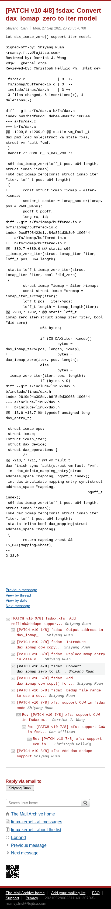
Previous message (21, 590)
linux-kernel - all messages (36, 822)
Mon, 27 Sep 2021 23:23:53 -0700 (59, 28)
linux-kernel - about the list (36, 829)
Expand (18, 837)
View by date (16, 600)
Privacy (32, 898)
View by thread (18, 595)
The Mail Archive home (33, 814)
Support (12, 898)
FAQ (96, 893)
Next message (18, 606)
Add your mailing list (68, 893)
